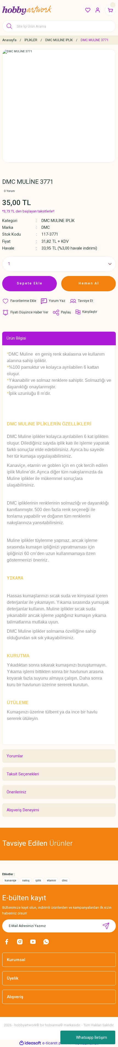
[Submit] (106, 925)
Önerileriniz (16, 792)
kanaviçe (10, 880)
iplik (38, 880)
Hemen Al (88, 283)
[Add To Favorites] (19, 301)
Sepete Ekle (30, 283)
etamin (51, 880)
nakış (25, 880)
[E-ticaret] (58, 1043)
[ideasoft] (30, 1043)
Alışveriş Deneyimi (23, 810)
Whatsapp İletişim (91, 1037)
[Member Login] (97, 10)
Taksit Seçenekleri (23, 774)
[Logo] (27, 10)
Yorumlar (15, 756)
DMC (45, 227)
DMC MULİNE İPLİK (58, 220)
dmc (65, 880)
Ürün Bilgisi (16, 338)
